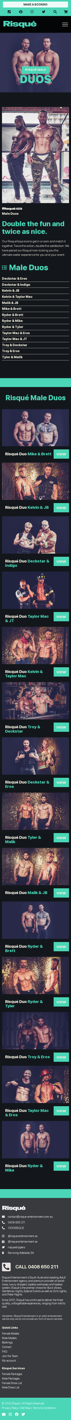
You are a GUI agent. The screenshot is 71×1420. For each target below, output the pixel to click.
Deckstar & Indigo (16, 285)
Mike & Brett (11, 309)
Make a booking (35, 4)
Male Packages (11, 1378)
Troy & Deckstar (14, 345)
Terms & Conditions (44, 1408)
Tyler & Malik (12, 357)
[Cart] (65, 12)
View (61, 454)
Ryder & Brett (12, 315)
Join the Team (10, 1356)
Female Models (10, 1333)
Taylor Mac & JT (14, 339)
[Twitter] (23, 1414)
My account (9, 1360)
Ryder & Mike (12, 321)
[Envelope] (4, 1414)
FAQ (4, 1351)
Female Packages (12, 1374)
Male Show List (10, 1387)
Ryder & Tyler (12, 327)
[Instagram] (10, 1414)
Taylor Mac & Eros (16, 333)
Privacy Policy (10, 1408)
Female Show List (12, 1383)
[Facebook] (17, 1414)
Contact (6, 1347)
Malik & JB (10, 303)
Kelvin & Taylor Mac (17, 297)
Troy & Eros (11, 351)
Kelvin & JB (10, 290)
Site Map (26, 1408)
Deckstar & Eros (14, 278)
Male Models (9, 1338)
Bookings (7, 1342)
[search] (55, 12)
